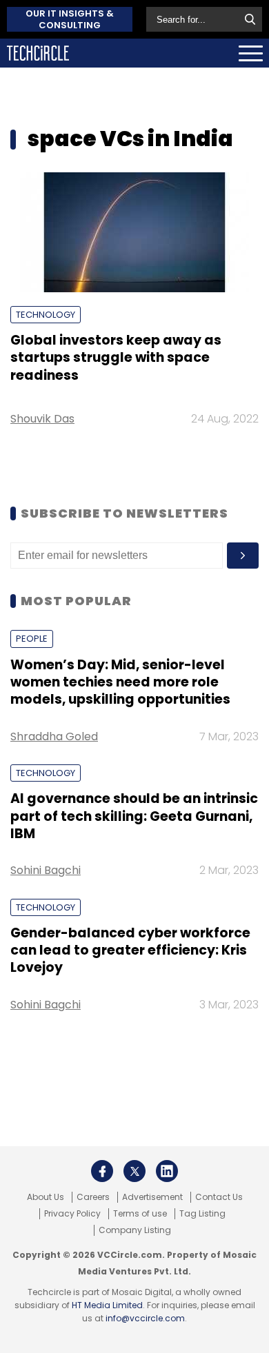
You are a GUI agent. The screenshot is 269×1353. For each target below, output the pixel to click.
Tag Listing (202, 1213)
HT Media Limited (107, 1305)
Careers (93, 1197)
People (32, 638)
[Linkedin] (167, 1171)
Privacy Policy (72, 1213)
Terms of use (140, 1213)
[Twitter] (134, 1171)
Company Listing (135, 1230)
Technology (45, 314)
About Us (45, 1197)
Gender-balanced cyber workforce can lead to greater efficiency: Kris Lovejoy (130, 950)
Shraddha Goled (54, 736)
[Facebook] (102, 1171)
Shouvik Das (42, 419)
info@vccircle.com (145, 1318)
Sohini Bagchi (45, 870)
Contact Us (219, 1197)
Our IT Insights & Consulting (70, 19)
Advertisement (152, 1197)
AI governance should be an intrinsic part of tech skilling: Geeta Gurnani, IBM (134, 816)
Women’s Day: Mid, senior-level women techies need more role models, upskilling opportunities (120, 682)
